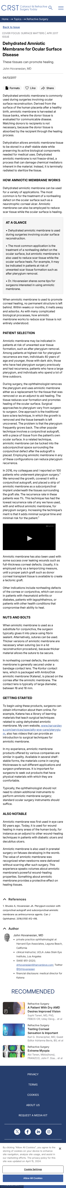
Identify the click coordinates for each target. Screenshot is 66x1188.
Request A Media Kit (33, 1115)
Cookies (33, 1094)
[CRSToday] (24, 8)
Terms (33, 1084)
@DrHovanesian (25, 969)
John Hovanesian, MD (28, 935)
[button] (14, 899)
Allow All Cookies (32, 1178)
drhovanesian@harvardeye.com (34, 964)
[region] (33, 1164)
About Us (33, 1105)
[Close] (60, 1148)
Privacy (33, 1074)
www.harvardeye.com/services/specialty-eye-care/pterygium (32, 729)
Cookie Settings (33, 1169)
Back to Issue (11, 27)
